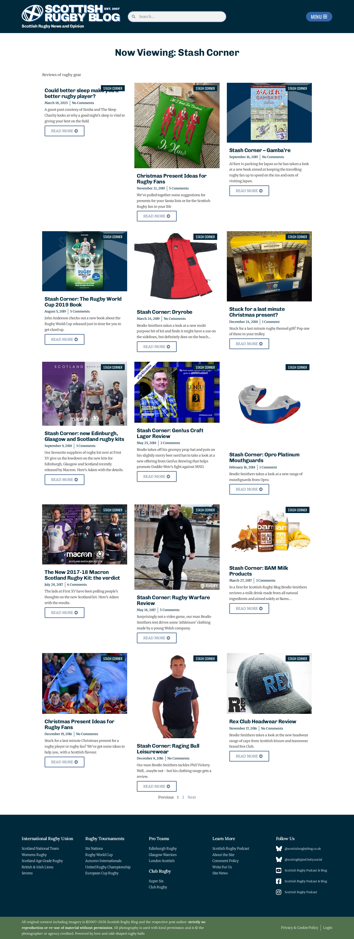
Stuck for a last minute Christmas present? (257, 312)
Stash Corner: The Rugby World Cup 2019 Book (83, 302)
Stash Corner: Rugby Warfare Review (173, 600)
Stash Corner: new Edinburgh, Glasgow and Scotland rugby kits (84, 436)
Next (192, 797)
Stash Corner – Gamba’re (260, 150)
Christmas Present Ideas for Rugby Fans (172, 179)
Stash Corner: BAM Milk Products (258, 571)
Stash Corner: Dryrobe (164, 312)
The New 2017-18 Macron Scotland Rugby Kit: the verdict (82, 575)
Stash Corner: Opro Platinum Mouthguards (264, 457)
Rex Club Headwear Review (262, 721)
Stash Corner (112, 88)
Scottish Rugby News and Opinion (53, 26)
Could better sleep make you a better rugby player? (81, 93)
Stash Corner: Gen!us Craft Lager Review (170, 433)
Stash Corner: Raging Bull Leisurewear (168, 749)
